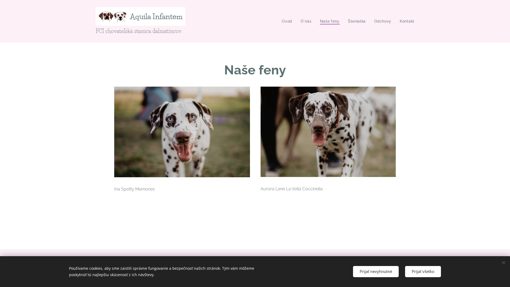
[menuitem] (288, 21)
